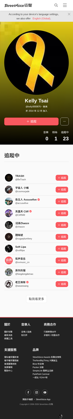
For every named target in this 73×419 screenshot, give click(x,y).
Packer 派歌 (38, 367)
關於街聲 (8, 332)
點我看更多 (36, 299)
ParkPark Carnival (41, 374)
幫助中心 (8, 371)
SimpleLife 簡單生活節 (43, 371)
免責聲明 (8, 367)
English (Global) (41, 18)
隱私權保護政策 (11, 357)
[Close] (69, 14)
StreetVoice (18, 5)
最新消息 (8, 335)
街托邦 (24, 335)
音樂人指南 (26, 332)
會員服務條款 (10, 364)
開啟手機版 (28, 399)
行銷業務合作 (50, 332)
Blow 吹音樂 (38, 364)
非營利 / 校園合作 (52, 335)
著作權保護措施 (11, 360)
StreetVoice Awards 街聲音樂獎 (47, 357)
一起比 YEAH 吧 (40, 377)
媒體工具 (8, 338)
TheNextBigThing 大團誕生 (45, 360)
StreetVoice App (43, 399)
